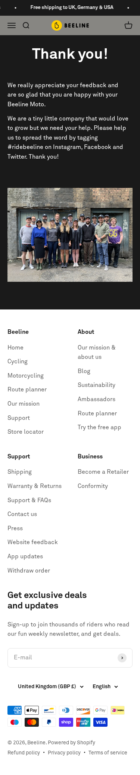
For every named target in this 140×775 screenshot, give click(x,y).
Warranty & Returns (34, 486)
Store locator (25, 432)
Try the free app (99, 427)
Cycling (17, 361)
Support (18, 418)
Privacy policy (64, 753)
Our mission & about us (97, 352)
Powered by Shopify (71, 742)
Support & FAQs (29, 500)
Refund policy (23, 753)
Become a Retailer (103, 472)
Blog (84, 371)
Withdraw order (28, 571)
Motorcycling (25, 376)
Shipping (19, 472)
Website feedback (32, 542)
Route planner (27, 390)
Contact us (22, 514)
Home (15, 348)
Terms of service (107, 753)
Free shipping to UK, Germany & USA (70, 7)
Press (15, 528)
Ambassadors (96, 399)
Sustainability (96, 385)
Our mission (23, 404)
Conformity (93, 486)
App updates (25, 556)
